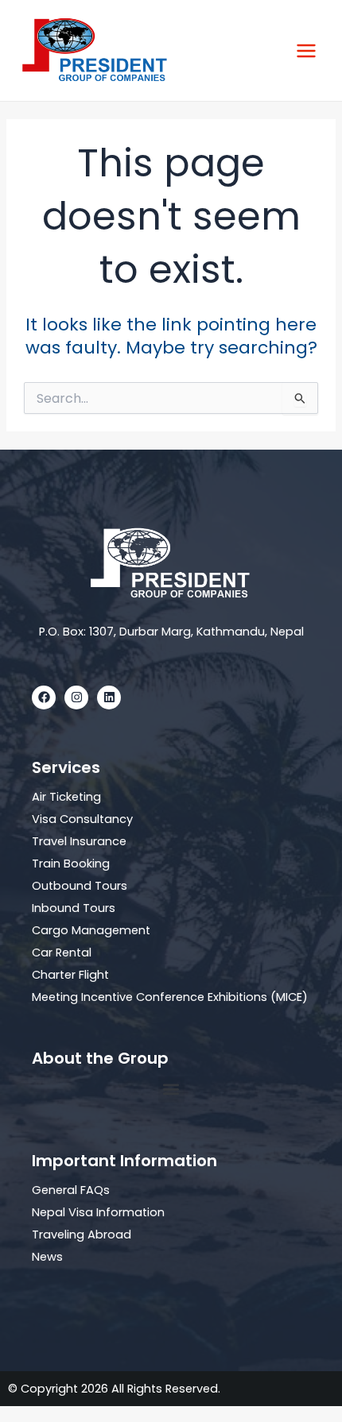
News (47, 1257)
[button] (171, 1089)
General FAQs (71, 1190)
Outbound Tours (79, 886)
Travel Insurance (79, 841)
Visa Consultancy (82, 819)
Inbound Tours (73, 908)
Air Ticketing (66, 797)
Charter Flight (70, 975)
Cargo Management (91, 930)
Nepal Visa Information (98, 1212)
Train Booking (71, 863)
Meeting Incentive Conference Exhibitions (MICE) (170, 997)
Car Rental (61, 952)
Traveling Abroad (81, 1234)
